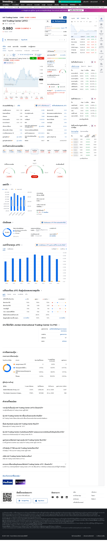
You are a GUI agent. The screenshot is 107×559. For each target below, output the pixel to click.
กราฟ (9, 46)
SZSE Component (75, 47)
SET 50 (73, 39)
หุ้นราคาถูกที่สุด (74, 131)
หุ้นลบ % (90, 66)
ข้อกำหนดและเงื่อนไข (76, 536)
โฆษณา (93, 495)
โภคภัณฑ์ (83, 18)
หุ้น (4, 7)
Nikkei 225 (74, 52)
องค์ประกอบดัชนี (35, 50)
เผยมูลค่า (63, 28)
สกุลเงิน (73, 18)
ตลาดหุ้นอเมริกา (66, 7)
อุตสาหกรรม (63, 334)
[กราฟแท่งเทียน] (4, 55)
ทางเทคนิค (23, 46)
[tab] (3, 151)
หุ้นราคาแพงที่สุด (84, 131)
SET (72, 36)
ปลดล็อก (27, 318)
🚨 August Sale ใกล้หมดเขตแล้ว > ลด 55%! (70, 1)
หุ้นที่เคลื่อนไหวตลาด (77, 62)
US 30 (72, 44)
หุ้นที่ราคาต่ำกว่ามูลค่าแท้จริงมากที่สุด (79, 126)
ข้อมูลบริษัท (10, 50)
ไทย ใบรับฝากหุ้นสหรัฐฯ (56, 7)
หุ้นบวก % (83, 66)
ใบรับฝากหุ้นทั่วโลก (45, 7)
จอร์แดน (64, 341)
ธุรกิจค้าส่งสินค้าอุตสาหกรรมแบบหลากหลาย (58, 330)
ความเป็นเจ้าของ (18, 50)
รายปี (4, 249)
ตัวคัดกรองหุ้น (64, 4)
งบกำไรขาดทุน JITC (11, 245)
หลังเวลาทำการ (37, 7)
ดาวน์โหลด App (77, 495)
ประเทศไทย (10, 7)
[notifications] (100, 1)
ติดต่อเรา (93, 499)
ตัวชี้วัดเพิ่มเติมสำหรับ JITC (59, 105)
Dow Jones (74, 42)
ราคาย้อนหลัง (27, 50)
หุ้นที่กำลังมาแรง (75, 99)
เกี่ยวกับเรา (94, 492)
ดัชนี (78, 18)
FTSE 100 (73, 50)
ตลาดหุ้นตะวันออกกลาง (83, 7)
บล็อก (74, 492)
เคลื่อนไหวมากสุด (75, 66)
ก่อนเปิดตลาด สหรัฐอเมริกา (26, 7)
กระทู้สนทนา (31, 46)
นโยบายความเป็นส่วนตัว (89, 536)
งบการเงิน (15, 46)
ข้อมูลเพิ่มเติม (24, 39)
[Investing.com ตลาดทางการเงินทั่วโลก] (9, 1)
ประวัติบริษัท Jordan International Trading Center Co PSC (30, 325)
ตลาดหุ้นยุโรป (74, 7)
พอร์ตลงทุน (76, 499)
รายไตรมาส (10, 249)
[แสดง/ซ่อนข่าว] (36, 55)
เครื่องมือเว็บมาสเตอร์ (78, 502)
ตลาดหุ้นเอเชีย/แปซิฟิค (94, 7)
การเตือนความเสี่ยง (100, 536)
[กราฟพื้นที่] (7, 55)
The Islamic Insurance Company (12, 393)
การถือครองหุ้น (9, 352)
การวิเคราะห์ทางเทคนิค (13, 146)
